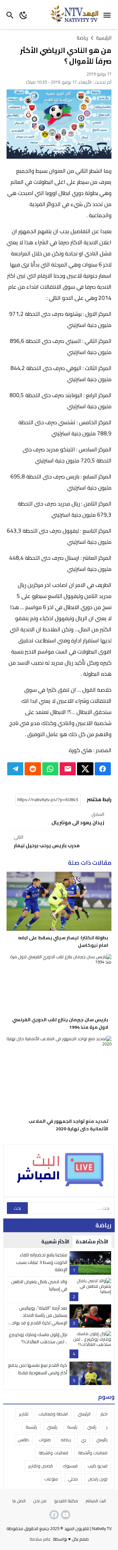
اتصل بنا (19, 1501)
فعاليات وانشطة (53, 1453)
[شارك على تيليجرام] (15, 769)
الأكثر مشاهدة (92, 1241)
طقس (23, 1440)
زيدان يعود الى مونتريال (77, 819)
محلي (73, 1479)
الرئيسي (84, 1414)
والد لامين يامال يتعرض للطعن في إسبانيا (39, 1285)
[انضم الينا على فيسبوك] (53, 1514)
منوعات (51, 1479)
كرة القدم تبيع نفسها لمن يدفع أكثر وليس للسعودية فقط (37, 1369)
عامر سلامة (40, 1539)
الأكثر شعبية (55, 1241)
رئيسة (72, 1427)
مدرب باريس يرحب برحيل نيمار (47, 841)
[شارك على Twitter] (85, 769)
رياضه (66, 1440)
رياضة (82, 37)
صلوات (45, 1440)
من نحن (40, 1501)
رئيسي (52, 1427)
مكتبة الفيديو (66, 1501)
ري (83, 1440)
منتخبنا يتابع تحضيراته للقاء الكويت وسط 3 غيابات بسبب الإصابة (41, 1262)
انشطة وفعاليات (53, 1414)
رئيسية (31, 1427)
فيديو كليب (98, 1466)
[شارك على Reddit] (32, 769)
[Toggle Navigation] (108, 14)
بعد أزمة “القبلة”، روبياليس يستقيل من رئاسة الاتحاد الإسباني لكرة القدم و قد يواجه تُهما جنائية (38, 1319)
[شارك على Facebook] (102, 769)
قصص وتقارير (40, 1466)
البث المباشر (96, 1501)
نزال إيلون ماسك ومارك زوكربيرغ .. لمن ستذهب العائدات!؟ (38, 1338)
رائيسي (102, 1440)
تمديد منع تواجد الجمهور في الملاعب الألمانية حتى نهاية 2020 (68, 1125)
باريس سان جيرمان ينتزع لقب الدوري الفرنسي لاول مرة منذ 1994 (60, 1023)
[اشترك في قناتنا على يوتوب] (65, 1514)
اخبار (104, 1414)
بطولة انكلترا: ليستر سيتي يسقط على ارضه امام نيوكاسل (63, 941)
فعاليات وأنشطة (93, 1453)
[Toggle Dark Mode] (23, 14)
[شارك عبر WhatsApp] (50, 769)
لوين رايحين (98, 1479)
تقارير (24, 1414)
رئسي (91, 1427)
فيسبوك (70, 1466)
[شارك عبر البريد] (67, 769)
